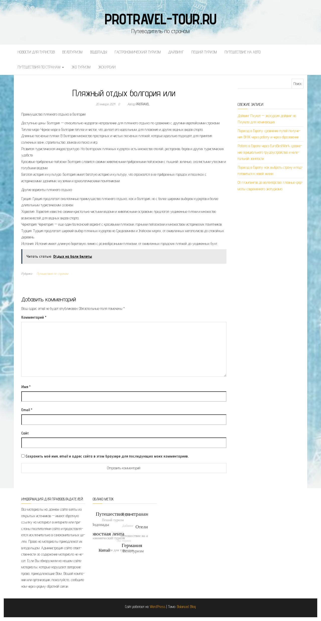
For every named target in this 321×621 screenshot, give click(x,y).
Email (26, 409)
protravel (143, 104)
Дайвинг (176, 52)
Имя (26, 386)
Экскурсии (107, 67)
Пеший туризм (204, 52)
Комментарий (33, 317)
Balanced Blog (186, 606)
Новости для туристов (36, 52)
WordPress (157, 606)
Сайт (25, 433)
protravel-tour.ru (161, 19)
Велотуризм (72, 52)
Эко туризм (81, 67)
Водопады (98, 52)
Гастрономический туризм (138, 52)
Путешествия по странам (39, 67)
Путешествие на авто (242, 52)
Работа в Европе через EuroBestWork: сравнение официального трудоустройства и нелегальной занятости (270, 152)
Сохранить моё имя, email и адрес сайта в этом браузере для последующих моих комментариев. (107, 456)
